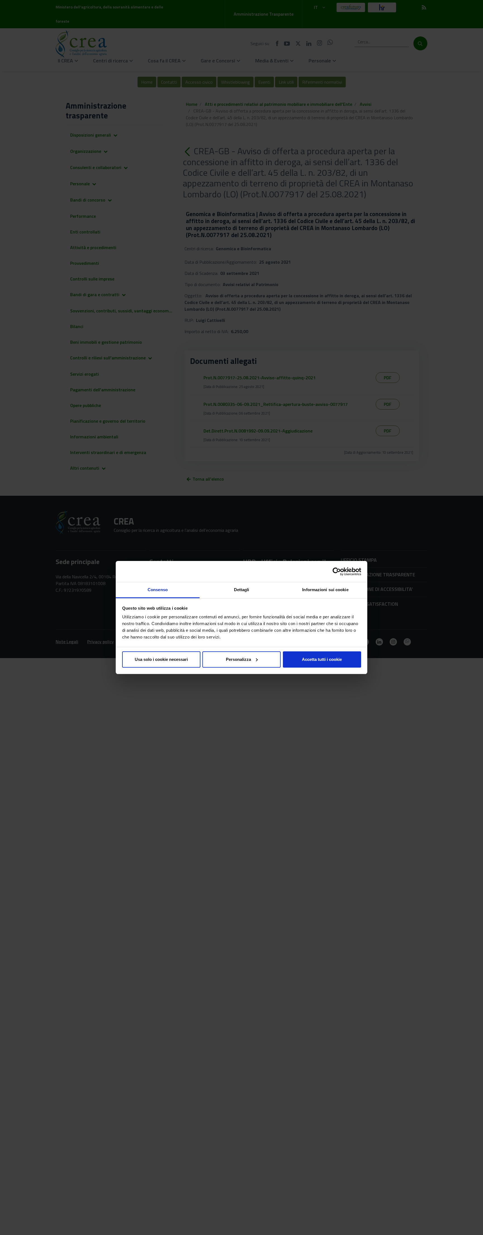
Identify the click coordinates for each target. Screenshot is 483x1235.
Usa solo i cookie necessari (161, 659)
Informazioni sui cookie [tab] (325, 589)
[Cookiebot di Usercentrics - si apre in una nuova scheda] (336, 571)
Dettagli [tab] (241, 589)
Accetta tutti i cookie (322, 659)
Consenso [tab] (158, 589)
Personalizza (238, 659)
